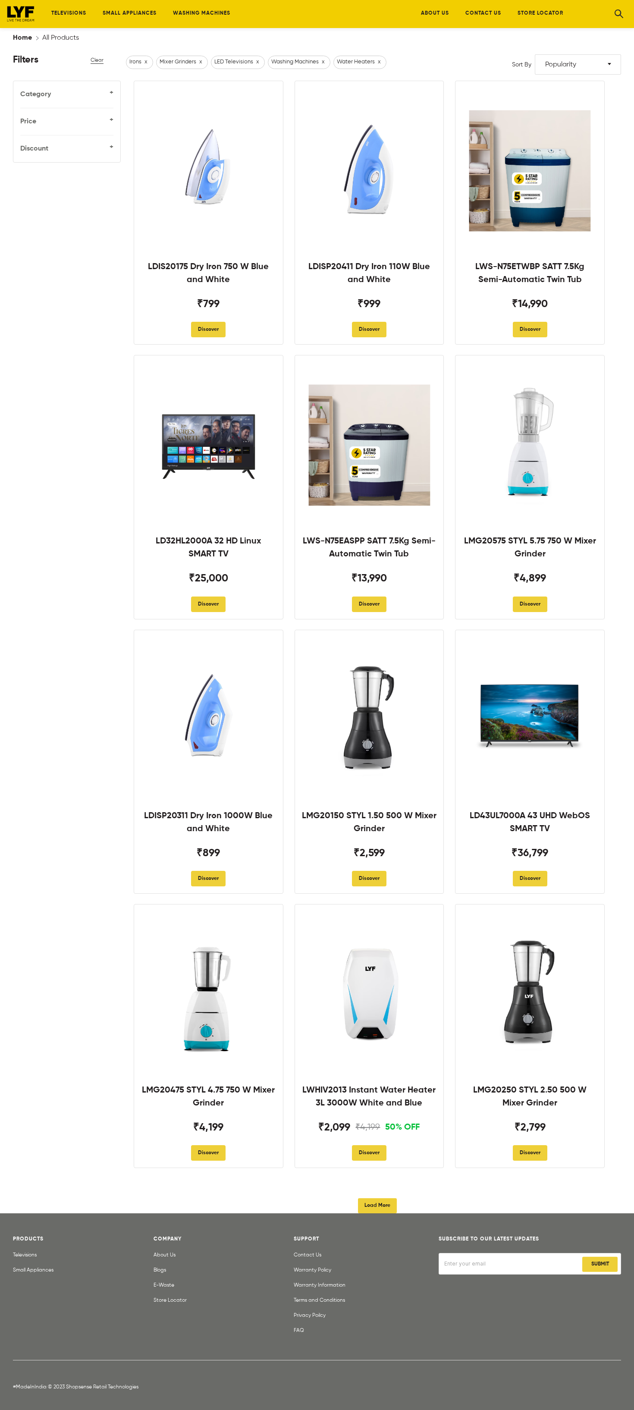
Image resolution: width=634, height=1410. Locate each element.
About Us (165, 1255)
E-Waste (164, 1285)
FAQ (299, 1330)
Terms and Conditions (319, 1300)
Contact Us (307, 1255)
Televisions (25, 1255)
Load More (377, 1205)
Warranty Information (319, 1285)
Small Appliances (33, 1270)
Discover (208, 329)
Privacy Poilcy (310, 1315)
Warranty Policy (312, 1270)
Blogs (160, 1270)
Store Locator (170, 1300)
